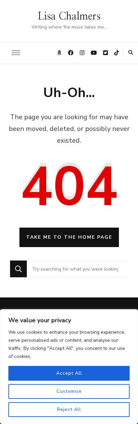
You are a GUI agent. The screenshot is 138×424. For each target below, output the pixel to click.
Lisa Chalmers (69, 16)
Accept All (69, 373)
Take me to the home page (69, 237)
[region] (69, 366)
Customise (69, 391)
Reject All (69, 409)
